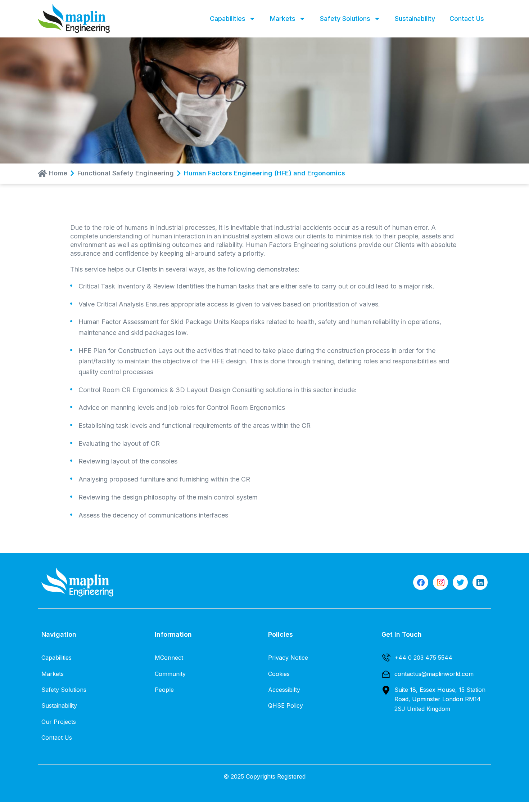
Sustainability (415, 18)
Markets (282, 18)
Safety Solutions (345, 18)
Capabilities (227, 18)
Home (58, 173)
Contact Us (466, 18)
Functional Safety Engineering (125, 173)
